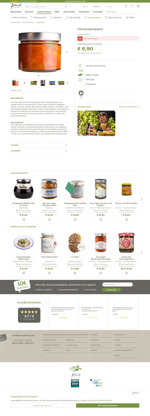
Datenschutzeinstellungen (100, 400)
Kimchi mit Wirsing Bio (126, 203)
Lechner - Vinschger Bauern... (100, 208)
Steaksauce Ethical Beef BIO (75, 204)
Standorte (95, 340)
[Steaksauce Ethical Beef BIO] (75, 189)
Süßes (131, 17)
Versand (46, 350)
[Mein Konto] (126, 6)
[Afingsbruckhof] (96, 123)
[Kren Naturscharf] (49, 243)
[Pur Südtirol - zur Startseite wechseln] (16, 6)
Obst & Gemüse (115, 17)
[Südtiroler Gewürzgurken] (126, 243)
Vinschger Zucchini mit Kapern (100, 204)
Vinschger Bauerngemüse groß (100, 258)
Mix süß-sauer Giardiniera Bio (49, 204)
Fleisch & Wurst (20, 17)
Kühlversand (119, 334)
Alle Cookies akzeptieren (108, 405)
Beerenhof (49, 261)
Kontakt (94, 350)
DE (85, 6)
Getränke (58, 17)
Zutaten (14, 145)
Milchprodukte (40, 17)
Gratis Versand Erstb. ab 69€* (76, 1)
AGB (68, 350)
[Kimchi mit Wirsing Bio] (126, 189)
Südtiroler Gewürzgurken (126, 258)
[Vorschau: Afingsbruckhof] (24, 82)
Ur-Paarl (75, 257)
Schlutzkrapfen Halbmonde (23, 258)
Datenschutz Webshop (51, 345)
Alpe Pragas (23, 208)
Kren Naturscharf (49, 257)
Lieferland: (97, 7)
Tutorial (117, 345)
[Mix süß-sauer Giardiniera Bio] (49, 189)
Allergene (15, 151)
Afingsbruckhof (83, 34)
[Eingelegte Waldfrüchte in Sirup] (23, 189)
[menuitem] (126, 6)
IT (87, 6)
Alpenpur (49, 208)
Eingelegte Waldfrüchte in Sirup (23, 204)
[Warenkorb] (139, 6)
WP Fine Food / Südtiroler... (23, 261)
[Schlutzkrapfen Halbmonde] (23, 243)
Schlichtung (95, 345)
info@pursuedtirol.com (23, 335)
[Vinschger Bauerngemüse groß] (101, 243)
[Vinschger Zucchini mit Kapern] (101, 189)
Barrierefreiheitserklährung (54, 334)
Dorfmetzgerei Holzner (75, 208)
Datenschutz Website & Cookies (123, 352)
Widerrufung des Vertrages (78, 334)
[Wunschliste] (132, 6)
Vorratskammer (94, 17)
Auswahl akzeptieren (42, 405)
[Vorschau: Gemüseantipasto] (15, 82)
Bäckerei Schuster (75, 261)
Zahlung (94, 334)
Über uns (70, 340)
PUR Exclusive (72, 345)
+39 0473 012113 (22, 340)
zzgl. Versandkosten (94, 53)
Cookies (117, 340)
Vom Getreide (75, 17)
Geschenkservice (49, 340)
